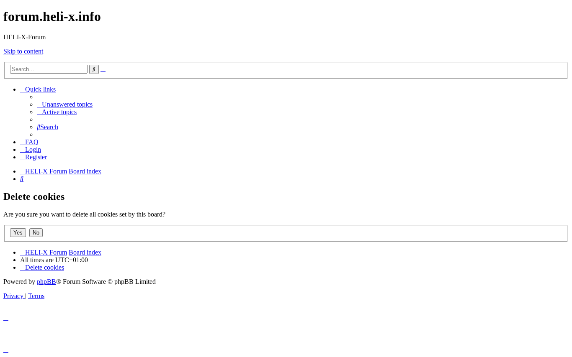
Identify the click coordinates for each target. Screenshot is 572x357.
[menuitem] (65, 104)
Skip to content (23, 51)
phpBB (46, 281)
